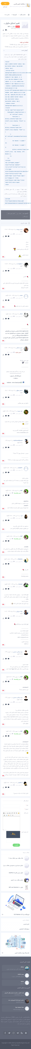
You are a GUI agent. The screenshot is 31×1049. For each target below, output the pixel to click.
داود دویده (19, 411)
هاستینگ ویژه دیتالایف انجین (22, 953)
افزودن (16, 845)
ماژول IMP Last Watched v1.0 (16, 887)
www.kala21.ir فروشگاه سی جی (20, 336)
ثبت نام (5, 7)
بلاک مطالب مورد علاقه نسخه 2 (16, 858)
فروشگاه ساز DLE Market (21, 915)
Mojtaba (20, 559)
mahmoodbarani (18, 441)
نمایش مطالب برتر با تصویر (17, 880)
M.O (21, 314)
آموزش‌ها (15, 15)
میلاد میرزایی (19, 611)
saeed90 (20, 468)
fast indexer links (19, 1007)
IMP (9, 27)
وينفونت (15, 378)
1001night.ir (19, 264)
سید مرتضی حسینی (17, 652)
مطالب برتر (19, 213)
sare (21, 296)
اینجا (12, 669)
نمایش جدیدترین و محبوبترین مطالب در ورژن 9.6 (12, 865)
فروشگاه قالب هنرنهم (15, 376)
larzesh (20, 584)
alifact (22, 967)
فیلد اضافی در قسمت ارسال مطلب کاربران (14, 993)
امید (21, 516)
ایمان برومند (19, 229)
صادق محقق (19, 391)
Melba (22, 982)
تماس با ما (7, 15)
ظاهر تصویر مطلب (11, 213)
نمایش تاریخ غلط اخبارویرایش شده (16, 1000)
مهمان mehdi (21, 974)
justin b (20, 783)
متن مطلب (25, 216)
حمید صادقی (19, 348)
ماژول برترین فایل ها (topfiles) (16, 873)
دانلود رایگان (23, 15)
